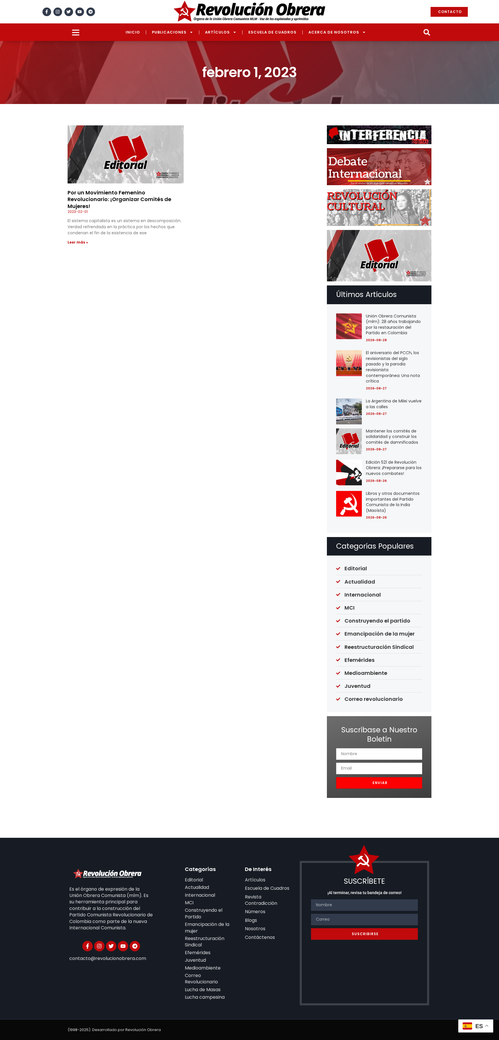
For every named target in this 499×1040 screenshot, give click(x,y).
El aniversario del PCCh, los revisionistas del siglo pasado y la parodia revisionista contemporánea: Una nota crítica (393, 367)
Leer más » (78, 242)
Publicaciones (169, 32)
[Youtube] (79, 12)
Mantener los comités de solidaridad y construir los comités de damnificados (392, 436)
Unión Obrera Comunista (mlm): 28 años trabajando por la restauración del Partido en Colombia (393, 324)
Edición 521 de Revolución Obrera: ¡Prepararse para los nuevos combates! (394, 467)
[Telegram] (90, 12)
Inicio (133, 32)
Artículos (217, 32)
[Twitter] (68, 12)
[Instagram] (57, 12)
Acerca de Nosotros (333, 32)
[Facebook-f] (46, 12)
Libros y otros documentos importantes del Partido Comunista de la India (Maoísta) (393, 502)
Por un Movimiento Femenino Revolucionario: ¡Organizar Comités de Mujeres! (119, 199)
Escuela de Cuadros (272, 32)
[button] (426, 32)
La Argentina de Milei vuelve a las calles (394, 404)
